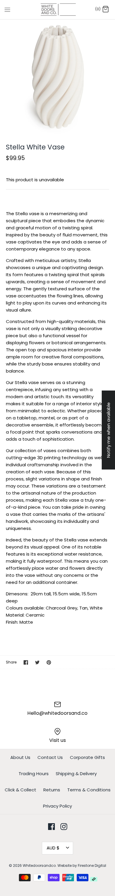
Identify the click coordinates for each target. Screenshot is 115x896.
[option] (57, 76)
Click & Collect (20, 790)
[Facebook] (51, 826)
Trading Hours (34, 773)
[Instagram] (63, 826)
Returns (51, 790)
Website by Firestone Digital (82, 865)
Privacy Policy (57, 806)
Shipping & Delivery (76, 773)
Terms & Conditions (89, 790)
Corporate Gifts (87, 757)
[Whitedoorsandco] (58, 9)
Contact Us (50, 757)
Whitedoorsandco (39, 865)
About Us (20, 757)
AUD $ (53, 848)
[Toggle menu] (7, 9)
